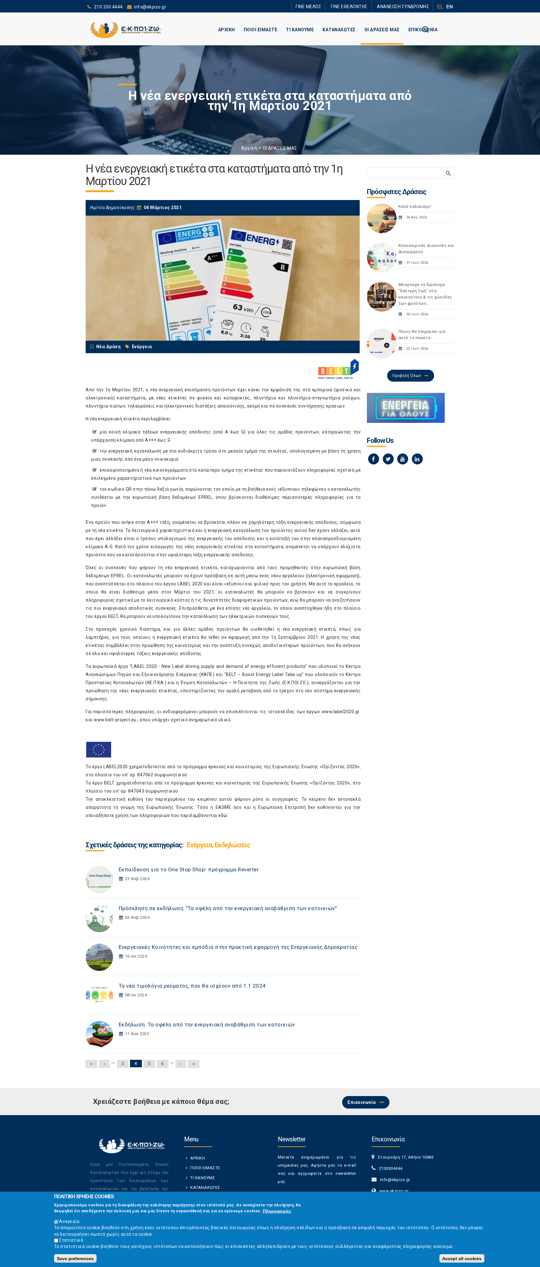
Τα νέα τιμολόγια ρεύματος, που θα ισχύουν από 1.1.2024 (192, 986)
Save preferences (75, 1258)
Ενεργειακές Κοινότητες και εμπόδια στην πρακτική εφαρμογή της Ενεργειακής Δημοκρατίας (238, 947)
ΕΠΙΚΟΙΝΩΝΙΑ (423, 29)
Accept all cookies (462, 1258)
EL (440, 7)
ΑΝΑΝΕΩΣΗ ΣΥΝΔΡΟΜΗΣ (407, 6)
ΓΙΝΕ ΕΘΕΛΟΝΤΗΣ (360, 6)
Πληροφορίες (277, 1211)
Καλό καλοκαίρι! (415, 206)
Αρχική (249, 148)
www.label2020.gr (341, 711)
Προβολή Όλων (406, 375)
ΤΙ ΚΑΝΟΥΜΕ (300, 29)
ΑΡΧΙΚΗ (226, 29)
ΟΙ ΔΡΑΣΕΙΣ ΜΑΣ (382, 29)
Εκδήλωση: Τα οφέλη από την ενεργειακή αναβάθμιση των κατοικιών (207, 1024)
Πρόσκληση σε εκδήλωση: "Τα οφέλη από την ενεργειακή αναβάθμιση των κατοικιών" (228, 908)
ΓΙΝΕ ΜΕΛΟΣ (326, 6)
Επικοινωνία (362, 1102)
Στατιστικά (71, 1240)
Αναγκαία (69, 1221)
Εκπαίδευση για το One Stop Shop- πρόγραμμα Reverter (189, 869)
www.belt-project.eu (115, 719)
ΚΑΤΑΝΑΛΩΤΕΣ (339, 29)
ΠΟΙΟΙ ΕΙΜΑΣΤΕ (261, 29)
